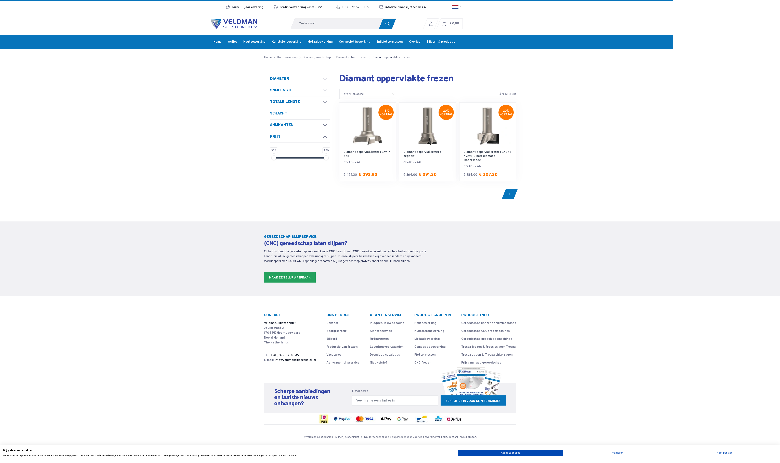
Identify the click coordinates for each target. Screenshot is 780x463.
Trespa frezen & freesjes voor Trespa (488, 347)
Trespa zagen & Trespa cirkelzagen (487, 355)
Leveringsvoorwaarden (387, 347)
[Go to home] (234, 24)
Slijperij (331, 339)
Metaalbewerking (427, 339)
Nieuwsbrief (378, 363)
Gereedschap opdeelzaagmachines (486, 339)
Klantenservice (381, 331)
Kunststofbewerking (429, 331)
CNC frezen (422, 363)
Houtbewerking (425, 323)
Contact (332, 323)
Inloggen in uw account (387, 323)
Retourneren (379, 339)
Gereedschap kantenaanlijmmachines (488, 323)
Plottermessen (425, 355)
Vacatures (333, 355)
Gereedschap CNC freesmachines (485, 331)
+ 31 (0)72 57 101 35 (284, 355)
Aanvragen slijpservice (343, 363)
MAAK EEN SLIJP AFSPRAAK (290, 278)
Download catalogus (385, 355)
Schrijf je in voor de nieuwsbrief (473, 401)
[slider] (273, 157)
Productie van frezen (342, 347)
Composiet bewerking (430, 347)
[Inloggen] (432, 23)
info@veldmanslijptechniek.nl (406, 7)
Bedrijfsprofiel (337, 331)
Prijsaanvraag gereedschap (481, 363)
